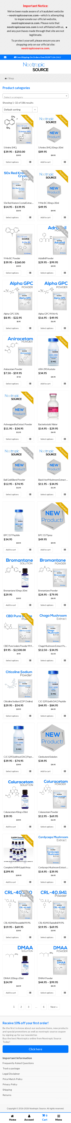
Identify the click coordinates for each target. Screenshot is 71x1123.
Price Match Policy (12, 1079)
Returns (7, 1094)
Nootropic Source (37, 1108)
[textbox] (35, 97)
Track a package (11, 1068)
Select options (12, 162)
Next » (54, 1007)
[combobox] (35, 95)
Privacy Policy (10, 1084)
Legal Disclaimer (11, 1073)
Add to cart (45, 162)
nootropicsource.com (35, 48)
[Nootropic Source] (35, 66)
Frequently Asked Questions (18, 1063)
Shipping (7, 1089)
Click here (35, 1049)
